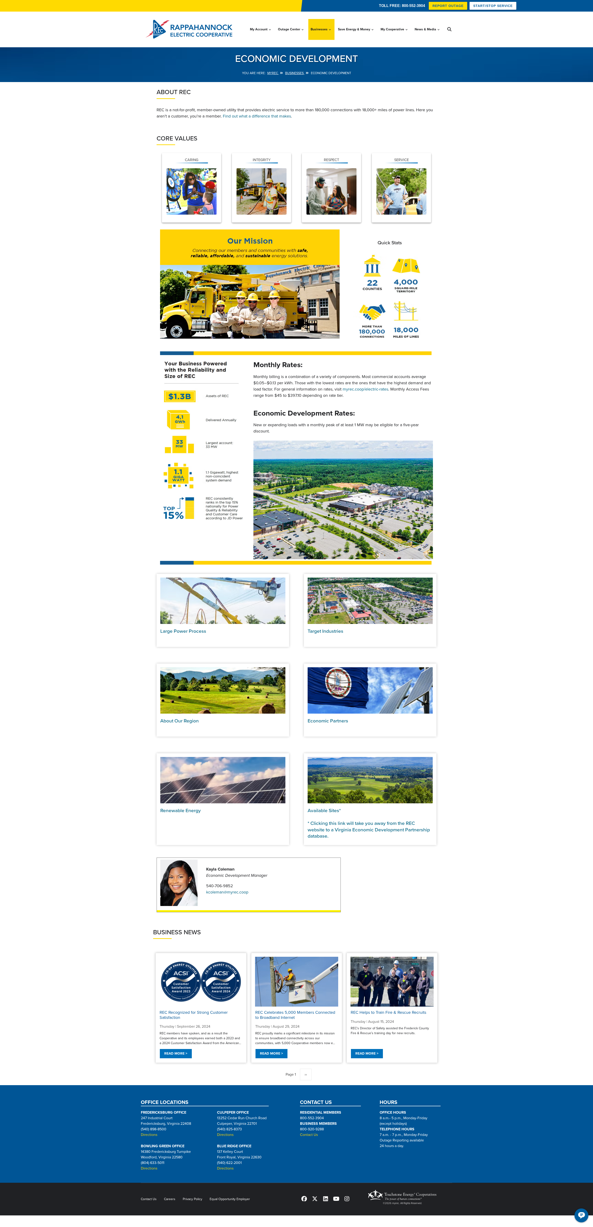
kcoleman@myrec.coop (227, 892)
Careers (169, 1199)
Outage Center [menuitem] (291, 33)
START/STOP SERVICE (493, 6)
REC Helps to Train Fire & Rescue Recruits (388, 1012)
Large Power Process (183, 631)
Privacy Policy (192, 1199)
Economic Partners (328, 721)
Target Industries (325, 631)
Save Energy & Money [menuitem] (356, 33)
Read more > (175, 1054)
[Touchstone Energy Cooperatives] (402, 1195)
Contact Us (309, 1134)
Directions (149, 1134)
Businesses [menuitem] (321, 33)
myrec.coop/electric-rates (365, 389)
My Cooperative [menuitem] (394, 33)
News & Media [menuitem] (427, 33)
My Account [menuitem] (260, 33)
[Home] (190, 29)
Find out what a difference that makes (257, 116)
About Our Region (179, 721)
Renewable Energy (180, 811)
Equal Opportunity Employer (230, 1199)
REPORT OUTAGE (448, 6)
